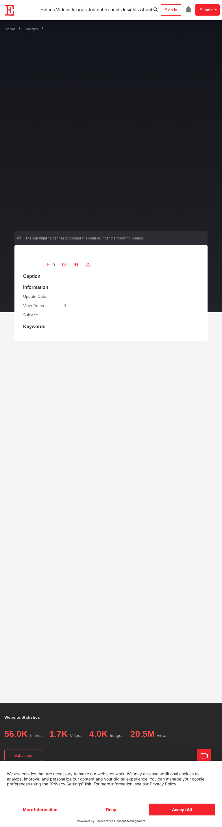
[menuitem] (188, 9)
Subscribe (23, 755)
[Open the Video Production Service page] (204, 756)
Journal (95, 9)
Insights (131, 9)
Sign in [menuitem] (171, 10)
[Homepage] (9, 10)
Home (9, 29)
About (146, 9)
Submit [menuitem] (206, 10)
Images (79, 9)
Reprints (113, 9)
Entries (47, 9)
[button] (76, 265)
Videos (63, 9)
